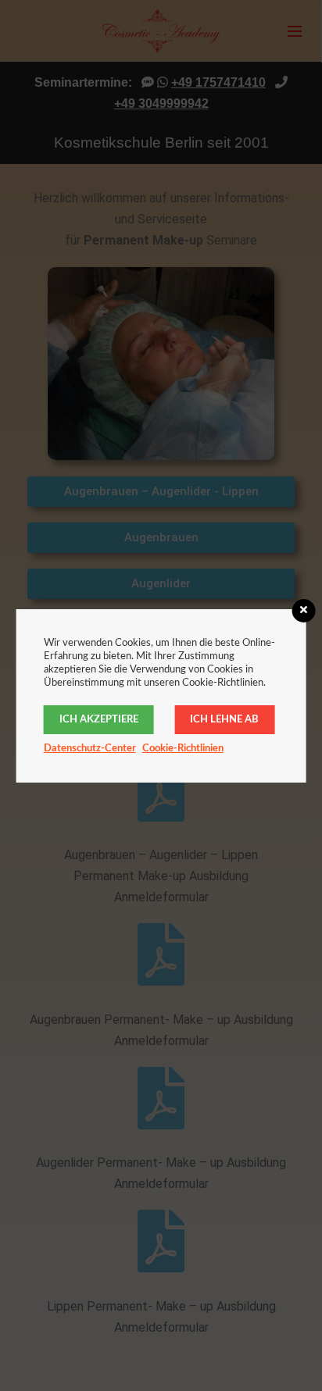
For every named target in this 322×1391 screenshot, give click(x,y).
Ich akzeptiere (98, 720)
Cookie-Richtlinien (183, 749)
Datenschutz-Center (90, 749)
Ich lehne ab (224, 720)
